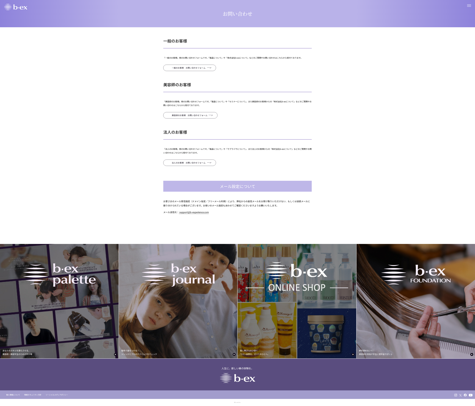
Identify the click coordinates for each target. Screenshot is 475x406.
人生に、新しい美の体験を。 (238, 368)
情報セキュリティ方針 (32, 394)
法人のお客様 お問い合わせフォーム (189, 162)
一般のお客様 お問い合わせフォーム (189, 67)
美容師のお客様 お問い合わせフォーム (189, 115)
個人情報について (13, 394)
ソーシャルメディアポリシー (57, 394)
